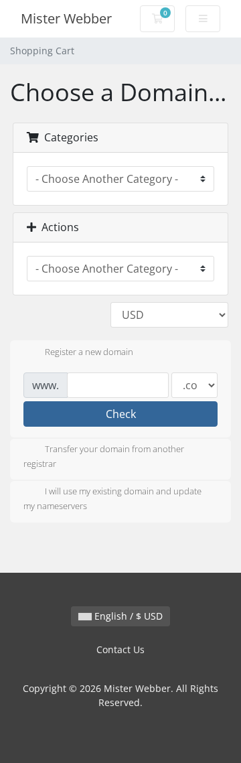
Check (121, 414)
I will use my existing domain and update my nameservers (112, 499)
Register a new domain (89, 352)
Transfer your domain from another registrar (103, 456)
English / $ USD (127, 616)
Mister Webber (66, 18)
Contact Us (120, 649)
